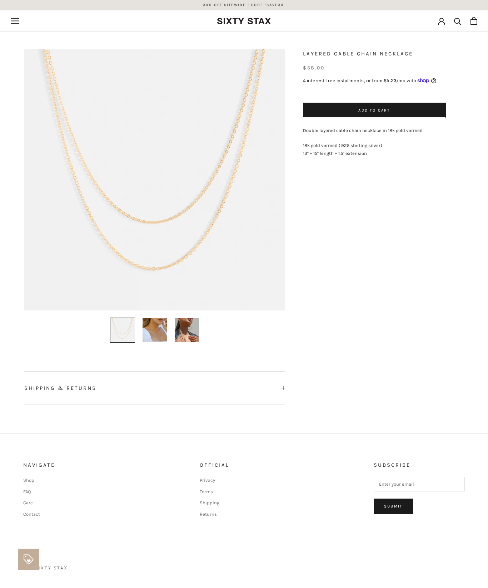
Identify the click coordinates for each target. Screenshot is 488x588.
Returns (208, 514)
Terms (206, 491)
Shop (28, 480)
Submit (393, 506)
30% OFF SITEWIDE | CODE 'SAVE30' (244, 5)
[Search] (458, 21)
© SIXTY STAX (48, 567)
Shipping (209, 502)
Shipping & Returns (60, 388)
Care (28, 502)
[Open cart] (473, 21)
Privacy (207, 480)
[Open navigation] (15, 21)
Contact (31, 514)
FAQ (27, 491)
